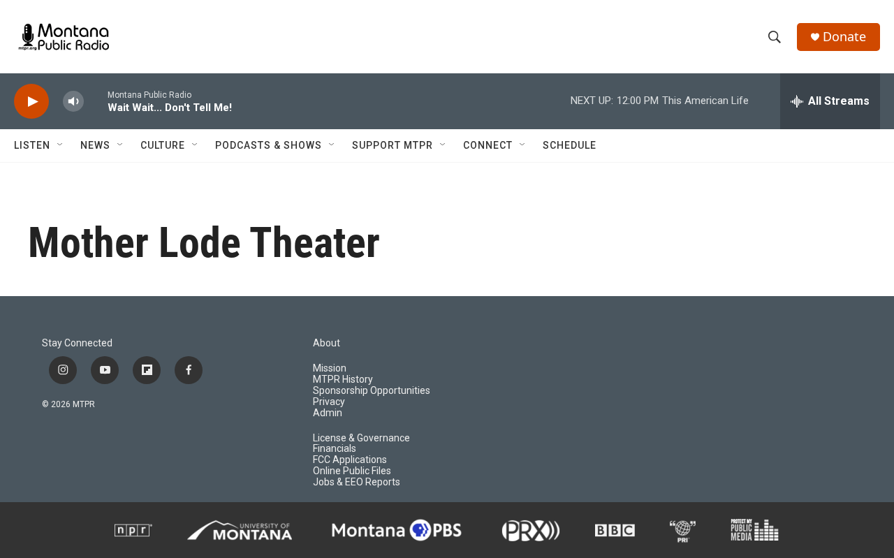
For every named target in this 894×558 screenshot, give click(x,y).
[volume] (73, 101)
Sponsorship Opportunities (371, 391)
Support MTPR (392, 145)
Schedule (569, 145)
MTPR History (343, 379)
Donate (844, 36)
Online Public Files (352, 471)
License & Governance (361, 438)
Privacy (329, 402)
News (95, 145)
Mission (329, 368)
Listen (32, 145)
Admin (327, 413)
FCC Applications (350, 460)
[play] (31, 102)
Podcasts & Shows (268, 145)
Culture (162, 145)
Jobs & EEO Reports (356, 482)
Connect (488, 145)
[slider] (96, 101)
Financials (334, 448)
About (326, 343)
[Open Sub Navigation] (60, 145)
